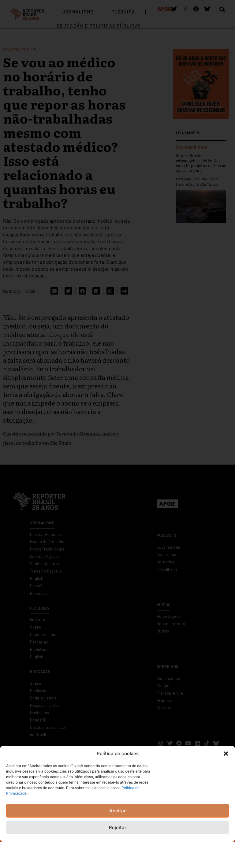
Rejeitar (117, 827)
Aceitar (117, 811)
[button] (226, 754)
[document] (117, 421)
